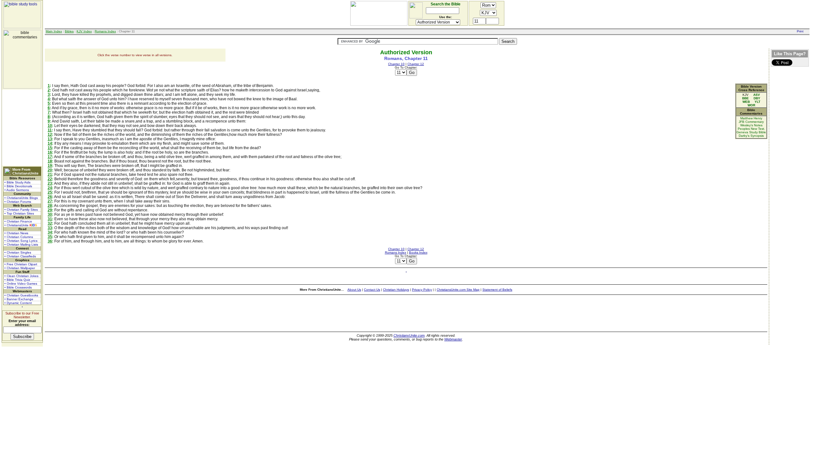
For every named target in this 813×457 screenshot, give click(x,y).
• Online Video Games (20, 283)
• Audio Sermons (16, 190)
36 (50, 241)
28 (50, 205)
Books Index (418, 252)
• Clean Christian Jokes (21, 276)
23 (50, 183)
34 (50, 232)
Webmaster (453, 339)
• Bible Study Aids (17, 182)
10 (50, 125)
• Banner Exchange (18, 299)
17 (50, 157)
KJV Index (84, 31)
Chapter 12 (415, 64)
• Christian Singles (17, 252)
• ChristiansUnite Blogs (21, 198)
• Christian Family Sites (21, 209)
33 (50, 228)
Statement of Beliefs (497, 289)
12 (50, 134)
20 (50, 170)
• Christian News (16, 233)
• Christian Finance (18, 221)
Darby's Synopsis (751, 135)
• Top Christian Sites (19, 213)
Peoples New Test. (751, 128)
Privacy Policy (422, 289)
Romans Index (105, 31)
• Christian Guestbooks (21, 295)
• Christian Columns (18, 237)
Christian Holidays (396, 289)
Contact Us (372, 289)
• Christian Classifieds (20, 256)
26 (50, 197)
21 (50, 174)
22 (50, 179)
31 (50, 219)
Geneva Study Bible (751, 132)
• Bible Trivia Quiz (17, 279)
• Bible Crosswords (18, 287)
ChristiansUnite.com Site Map (458, 289)
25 (50, 192)
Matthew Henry (751, 118)
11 (50, 130)
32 (50, 223)
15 (50, 148)
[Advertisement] (22, 127)
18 (50, 161)
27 (50, 201)
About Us (354, 289)
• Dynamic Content (18, 303)
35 (50, 237)
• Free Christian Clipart (20, 264)
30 (50, 214)
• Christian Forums (17, 201)
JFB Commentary (751, 121)
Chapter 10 (396, 64)
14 (50, 143)
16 (50, 152)
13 (50, 139)
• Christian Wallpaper (19, 268)
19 (50, 165)
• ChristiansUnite (20, 225)
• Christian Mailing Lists (21, 244)
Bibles (69, 31)
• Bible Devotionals (18, 186)
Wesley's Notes (751, 125)
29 (50, 210)
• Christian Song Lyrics (20, 240)
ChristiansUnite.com (409, 335)
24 (50, 188)
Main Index (54, 31)
